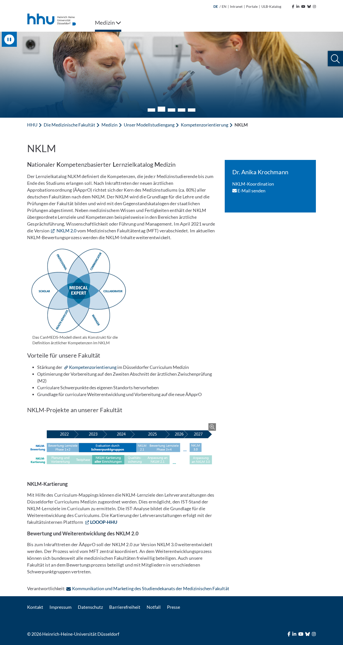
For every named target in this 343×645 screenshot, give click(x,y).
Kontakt (35, 607)
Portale (252, 6)
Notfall (154, 607)
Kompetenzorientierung (204, 124)
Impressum (60, 607)
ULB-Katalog (271, 6)
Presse (173, 607)
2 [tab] (161, 109)
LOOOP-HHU (103, 522)
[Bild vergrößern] (122, 447)
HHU (32, 124)
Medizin (109, 124)
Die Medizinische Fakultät (69, 124)
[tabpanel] (171, 75)
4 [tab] (181, 110)
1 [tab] (151, 110)
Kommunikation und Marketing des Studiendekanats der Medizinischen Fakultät (150, 588)
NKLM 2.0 (66, 230)
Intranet (236, 6)
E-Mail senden (251, 190)
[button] (335, 58)
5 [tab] (191, 110)
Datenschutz (90, 607)
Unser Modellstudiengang (149, 124)
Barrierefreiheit (124, 607)
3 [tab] (171, 110)
